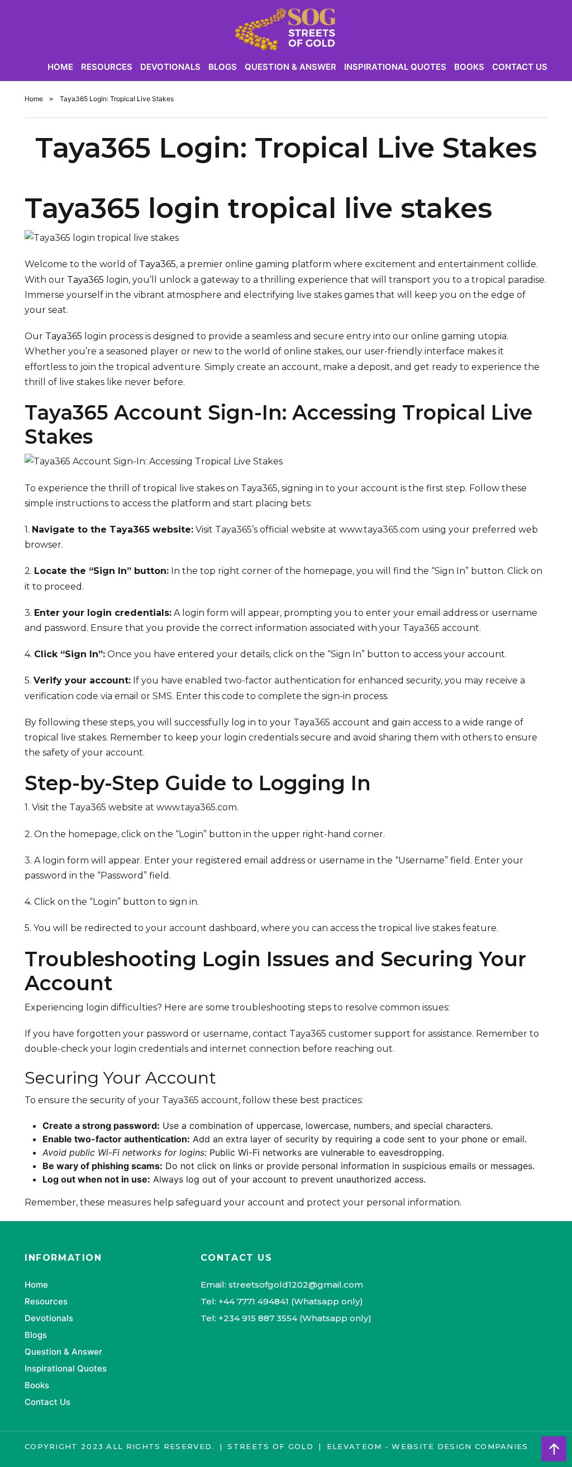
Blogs (222, 66)
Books (469, 66)
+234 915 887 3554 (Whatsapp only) (294, 1318)
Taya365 (157, 264)
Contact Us (519, 66)
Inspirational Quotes (395, 66)
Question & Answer (290, 66)
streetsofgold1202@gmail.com (295, 1284)
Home (60, 66)
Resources (106, 66)
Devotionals (170, 66)
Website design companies (460, 1446)
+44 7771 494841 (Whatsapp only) (290, 1301)
